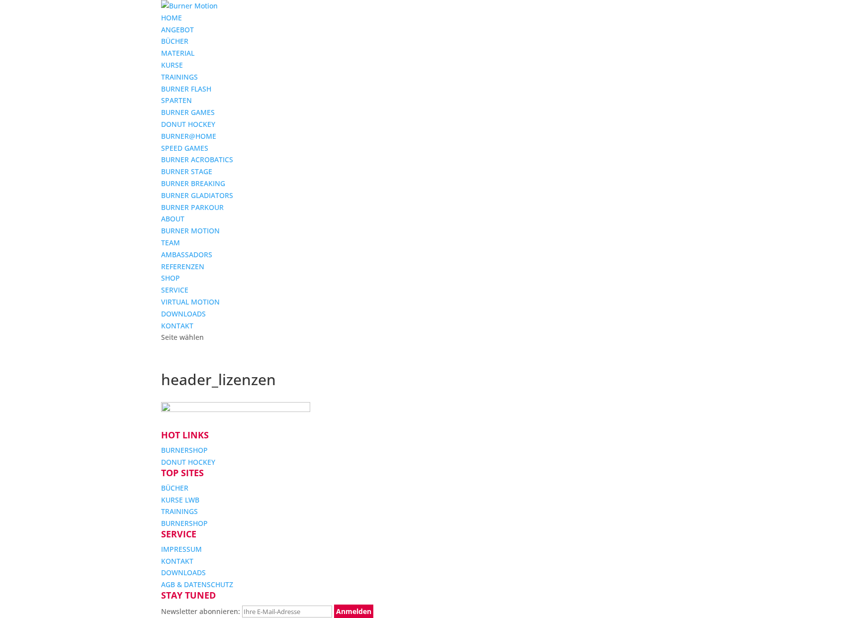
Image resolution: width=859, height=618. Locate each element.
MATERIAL (177, 53)
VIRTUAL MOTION (190, 302)
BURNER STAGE (186, 171)
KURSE (172, 65)
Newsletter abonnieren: (201, 611)
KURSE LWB (180, 500)
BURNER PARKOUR (192, 207)
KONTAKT (177, 325)
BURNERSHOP (184, 450)
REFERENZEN (182, 266)
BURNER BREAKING (193, 183)
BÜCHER (174, 41)
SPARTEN (176, 100)
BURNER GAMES (188, 112)
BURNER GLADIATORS (197, 195)
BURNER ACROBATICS (197, 159)
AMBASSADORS (186, 254)
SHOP (170, 278)
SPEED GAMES (184, 148)
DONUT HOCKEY (188, 124)
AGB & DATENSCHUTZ (197, 584)
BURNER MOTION (190, 230)
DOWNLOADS (183, 313)
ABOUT (172, 218)
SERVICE (174, 290)
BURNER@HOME (188, 136)
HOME (171, 17)
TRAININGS (179, 77)
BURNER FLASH (186, 89)
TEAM (170, 242)
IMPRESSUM (181, 549)
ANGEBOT (177, 29)
